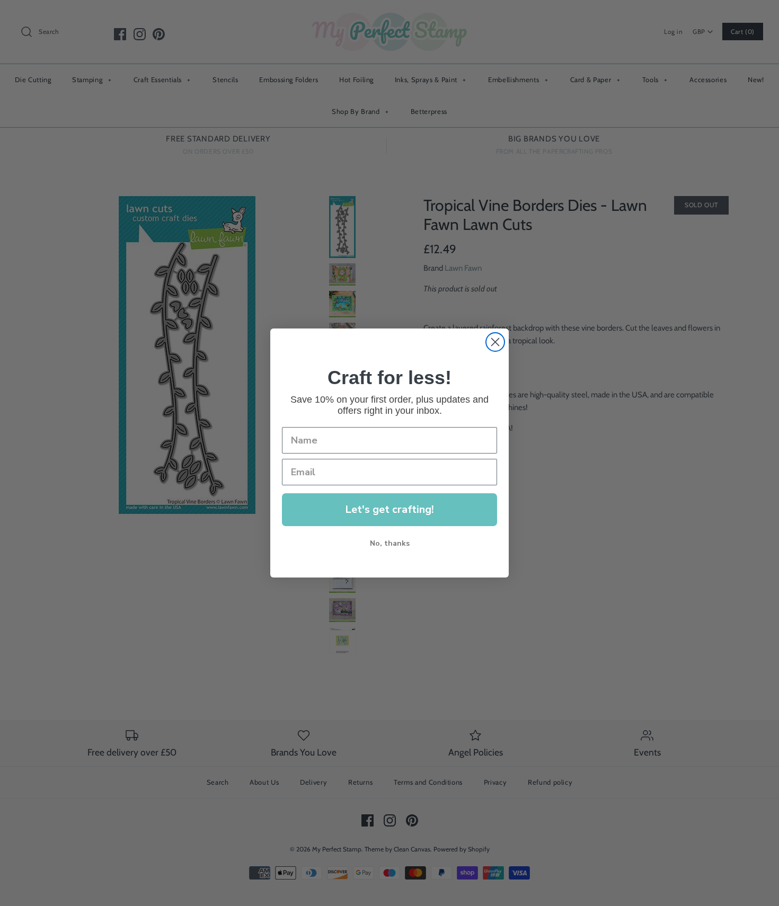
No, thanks (390, 543)
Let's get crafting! (389, 509)
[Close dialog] (495, 342)
